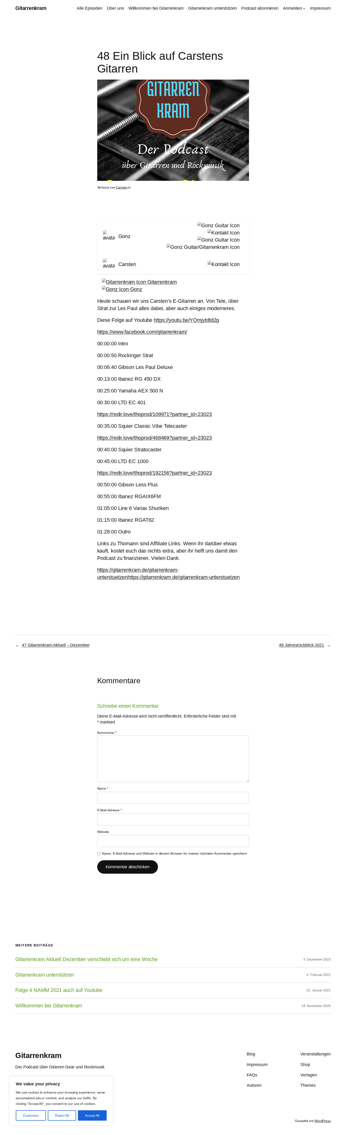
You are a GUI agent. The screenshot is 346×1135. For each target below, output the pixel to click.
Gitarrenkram (30, 8)
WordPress (322, 1121)
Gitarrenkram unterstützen (44, 975)
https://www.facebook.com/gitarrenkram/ (142, 332)
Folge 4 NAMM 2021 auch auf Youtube (58, 990)
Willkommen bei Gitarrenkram (48, 1006)
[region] (61, 1101)
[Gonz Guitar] (217, 225)
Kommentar (107, 733)
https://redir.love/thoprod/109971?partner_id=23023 (154, 414)
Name (102, 788)
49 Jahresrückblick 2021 (301, 645)
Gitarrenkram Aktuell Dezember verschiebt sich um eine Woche (86, 959)
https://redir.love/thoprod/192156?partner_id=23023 (154, 473)
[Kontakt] (223, 233)
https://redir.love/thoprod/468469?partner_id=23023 (154, 438)
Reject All (62, 1115)
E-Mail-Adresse (109, 810)
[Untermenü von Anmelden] (304, 8)
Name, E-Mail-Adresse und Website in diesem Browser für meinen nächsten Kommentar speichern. (175, 853)
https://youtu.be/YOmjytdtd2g (186, 320)
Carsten (121, 187)
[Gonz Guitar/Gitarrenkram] (202, 247)
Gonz (135, 289)
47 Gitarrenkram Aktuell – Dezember (56, 645)
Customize (31, 1115)
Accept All (92, 1115)
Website (103, 832)
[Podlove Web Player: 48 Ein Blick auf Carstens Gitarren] (173, 211)
